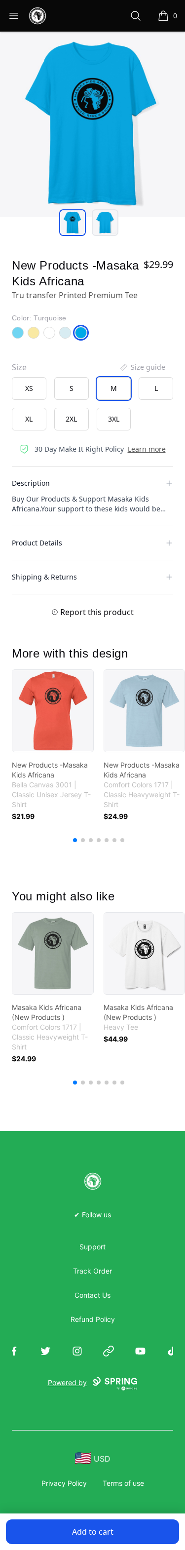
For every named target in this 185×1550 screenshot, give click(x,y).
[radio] (29, 388)
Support (92, 1246)
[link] (52, 711)
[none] (142, 367)
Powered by (67, 1382)
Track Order (92, 1271)
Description (31, 483)
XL (29, 419)
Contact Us (92, 1295)
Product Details (37, 542)
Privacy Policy (64, 1483)
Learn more (147, 449)
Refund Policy (93, 1319)
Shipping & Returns (44, 576)
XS (29, 388)
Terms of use (123, 1483)
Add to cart (92, 1531)
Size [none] (19, 367)
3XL (113, 419)
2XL (71, 419)
